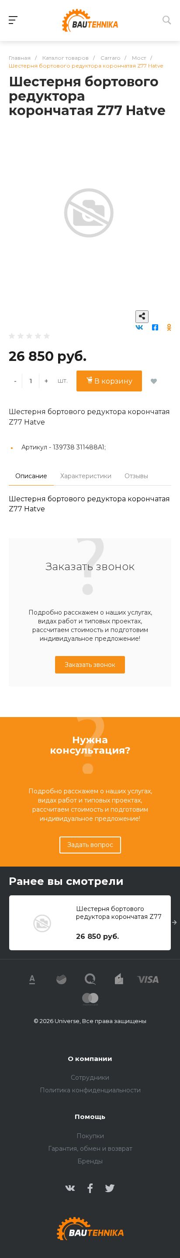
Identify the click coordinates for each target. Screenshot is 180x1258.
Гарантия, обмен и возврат (90, 1149)
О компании (90, 1058)
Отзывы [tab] (136, 476)
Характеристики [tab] (85, 476)
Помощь (90, 1116)
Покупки (90, 1136)
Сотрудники (90, 1077)
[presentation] (174, 922)
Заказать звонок (90, 665)
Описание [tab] (31, 476)
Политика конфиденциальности (90, 1090)
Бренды (90, 1161)
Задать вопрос (90, 845)
